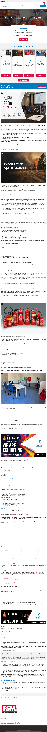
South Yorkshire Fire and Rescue (14, 723)
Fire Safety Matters (4, 718)
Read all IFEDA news (23, 80)
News (34, 5)
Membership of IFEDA (4, 550)
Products (27, 5)
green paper (5, 667)
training (4, 521)
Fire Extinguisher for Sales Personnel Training (29, 59)
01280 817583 (37, 1)
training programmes (16, 534)
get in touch (20, 428)
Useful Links (31, 5)
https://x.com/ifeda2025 (9, 583)
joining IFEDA (24, 521)
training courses (31, 535)
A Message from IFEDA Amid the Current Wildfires (18, 59)
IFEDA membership (17, 514)
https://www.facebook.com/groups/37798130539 (14, 580)
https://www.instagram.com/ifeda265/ (12, 579)
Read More (6, 75)
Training (23, 5)
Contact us (44, 1)
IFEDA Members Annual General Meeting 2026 (6, 58)
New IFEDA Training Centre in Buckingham (41, 58)
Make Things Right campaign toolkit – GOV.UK (32, 665)
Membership (13, 535)
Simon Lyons (6, 61)
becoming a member (31, 566)
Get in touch (41, 86)
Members (19, 5)
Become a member (43, 5)
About (16, 5)
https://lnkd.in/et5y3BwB (5, 723)
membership (14, 573)
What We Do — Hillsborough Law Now (11, 697)
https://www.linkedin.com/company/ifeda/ (11, 582)
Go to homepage (23, 39)
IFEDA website (25, 514)
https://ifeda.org (6, 578)
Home (13, 5)
